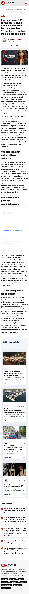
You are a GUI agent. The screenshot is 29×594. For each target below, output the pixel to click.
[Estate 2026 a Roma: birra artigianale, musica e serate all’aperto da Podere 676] (14, 358)
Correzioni (23, 582)
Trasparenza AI (6, 588)
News (6, 9)
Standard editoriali (6, 585)
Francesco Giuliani (14, 39)
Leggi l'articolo (7, 383)
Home (2, 9)
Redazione (13, 579)
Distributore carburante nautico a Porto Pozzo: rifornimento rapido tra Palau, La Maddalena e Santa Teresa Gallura (14, 410)
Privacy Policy (14, 582)
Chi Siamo (4, 579)
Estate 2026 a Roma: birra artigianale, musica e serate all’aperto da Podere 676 (13, 373)
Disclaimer (4, 582)
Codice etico (17, 585)
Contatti (21, 579)
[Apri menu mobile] (26, 3)
